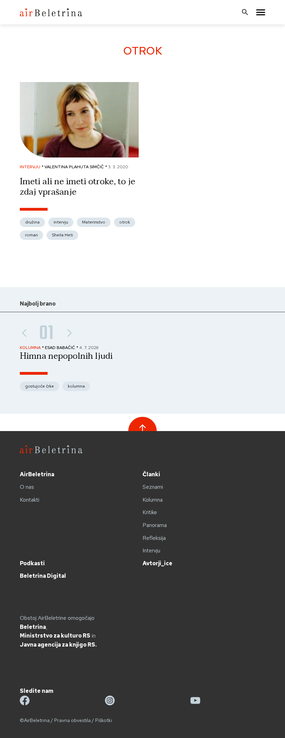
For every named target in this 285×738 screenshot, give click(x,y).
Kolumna (152, 499)
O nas (27, 486)
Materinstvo (93, 222)
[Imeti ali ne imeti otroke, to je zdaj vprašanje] (79, 155)
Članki (151, 474)
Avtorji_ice (157, 563)
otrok (124, 222)
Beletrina (33, 627)
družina (32, 222)
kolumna (76, 386)
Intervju (151, 550)
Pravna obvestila (72, 720)
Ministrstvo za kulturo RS (55, 635)
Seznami (152, 486)
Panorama (154, 525)
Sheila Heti (62, 235)
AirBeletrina (37, 474)
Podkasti (32, 563)
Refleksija (154, 538)
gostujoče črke (39, 386)
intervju (61, 222)
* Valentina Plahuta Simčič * (74, 167)
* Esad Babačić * (60, 347)
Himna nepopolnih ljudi (66, 356)
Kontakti (29, 499)
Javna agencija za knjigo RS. (58, 644)
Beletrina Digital (43, 575)
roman (31, 235)
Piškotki (103, 720)
